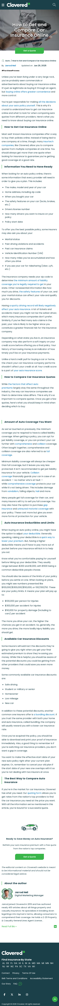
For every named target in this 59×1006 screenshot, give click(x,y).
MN (47, 963)
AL (3, 963)
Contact (6, 973)
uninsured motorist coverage (33, 508)
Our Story (6, 983)
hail (37, 491)
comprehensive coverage (22, 483)
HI (20, 963)
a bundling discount (44, 714)
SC (20, 966)
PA (16, 966)
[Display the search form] (55, 5)
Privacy (15, 973)
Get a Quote (29, 50)
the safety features (29, 291)
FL (11, 963)
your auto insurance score (28, 370)
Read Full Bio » (9, 926)
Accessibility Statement (41, 978)
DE (7, 963)
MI (43, 963)
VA (29, 966)
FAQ (15, 983)
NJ (3, 966)
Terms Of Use (28, 973)
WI (33, 966)
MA (38, 963)
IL (23, 963)
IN (26, 963)
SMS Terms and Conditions (14, 978)
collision (41, 443)
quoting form (34, 793)
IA (29, 963)
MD (33, 963)
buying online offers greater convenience (28, 91)
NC (12, 966)
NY (7, 966)
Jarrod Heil (10, 65)
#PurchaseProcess (10, 70)
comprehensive (23, 443)
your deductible (31, 533)
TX (25, 966)
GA (15, 963)
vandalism (13, 491)
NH (51, 963)
